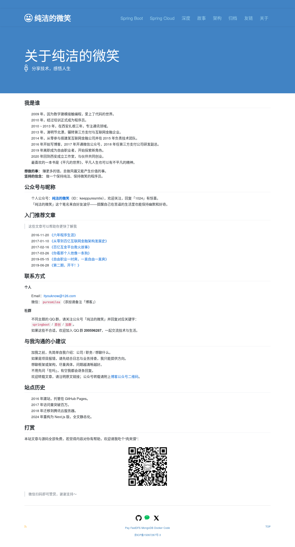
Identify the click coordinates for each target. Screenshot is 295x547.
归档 (232, 18)
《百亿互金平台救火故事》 (70, 246)
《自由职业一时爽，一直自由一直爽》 (79, 259)
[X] (156, 517)
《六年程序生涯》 (64, 234)
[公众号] (147, 517)
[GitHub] (139, 517)
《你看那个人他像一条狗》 (70, 253)
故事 (201, 18)
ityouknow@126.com (60, 295)
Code (166, 528)
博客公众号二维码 (124, 376)
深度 (186, 18)
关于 (264, 18)
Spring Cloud (162, 18)
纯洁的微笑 (60, 198)
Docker (158, 528)
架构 (217, 18)
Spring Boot (132, 18)
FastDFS (135, 528)
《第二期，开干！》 (65, 265)
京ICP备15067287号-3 (147, 535)
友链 (248, 18)
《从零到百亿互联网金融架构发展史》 (79, 240)
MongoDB (147, 528)
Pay (127, 528)
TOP (268, 526)
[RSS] (25, 526)
